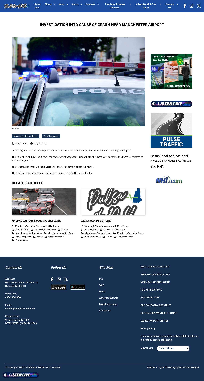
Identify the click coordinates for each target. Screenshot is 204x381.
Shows (48, 4)
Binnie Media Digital (189, 367)
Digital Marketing (108, 304)
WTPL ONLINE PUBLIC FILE (155, 266)
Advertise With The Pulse (146, 6)
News (62, 4)
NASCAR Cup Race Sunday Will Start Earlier (36, 220)
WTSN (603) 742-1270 (17, 319)
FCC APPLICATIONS (151, 289)
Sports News (22, 240)
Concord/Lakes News (45, 230)
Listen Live (37, 6)
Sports (75, 4)
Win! (101, 285)
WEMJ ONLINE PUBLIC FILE (155, 282)
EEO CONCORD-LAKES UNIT (156, 305)
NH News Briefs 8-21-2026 (96, 220)
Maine (65, 230)
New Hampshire (51, 136)
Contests (90, 4)
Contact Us (169, 6)
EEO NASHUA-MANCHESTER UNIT (159, 313)
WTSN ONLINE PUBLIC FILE (155, 274)
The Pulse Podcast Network (115, 6)
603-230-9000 (13, 297)
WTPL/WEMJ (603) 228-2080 (21, 323)
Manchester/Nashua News (25, 136)
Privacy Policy (148, 328)
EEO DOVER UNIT (150, 297)
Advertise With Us (108, 297)
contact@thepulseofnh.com (20, 308)
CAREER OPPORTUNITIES (154, 320)
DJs (101, 279)
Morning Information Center (61, 233)
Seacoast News (56, 237)
